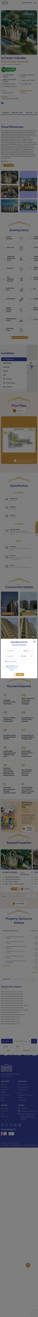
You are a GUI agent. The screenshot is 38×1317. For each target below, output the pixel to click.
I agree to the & (12, 668)
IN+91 (26, 651)
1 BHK (25, 656)
